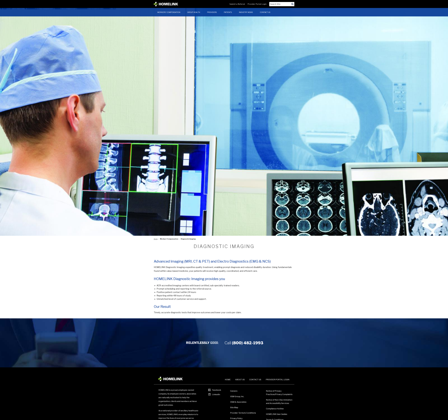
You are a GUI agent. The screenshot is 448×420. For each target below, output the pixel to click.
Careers (233, 391)
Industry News (246, 12)
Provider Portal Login (257, 4)
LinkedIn (216, 394)
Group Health (193, 12)
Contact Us (265, 12)
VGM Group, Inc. (237, 396)
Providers (212, 12)
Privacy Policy (236, 418)
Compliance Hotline (275, 409)
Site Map (234, 407)
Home (156, 239)
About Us (240, 380)
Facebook (216, 390)
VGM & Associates (238, 402)
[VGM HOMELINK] (166, 4)
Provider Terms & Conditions (243, 413)
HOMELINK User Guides (276, 414)
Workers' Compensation (168, 12)
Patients (228, 12)
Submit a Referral (237, 4)
